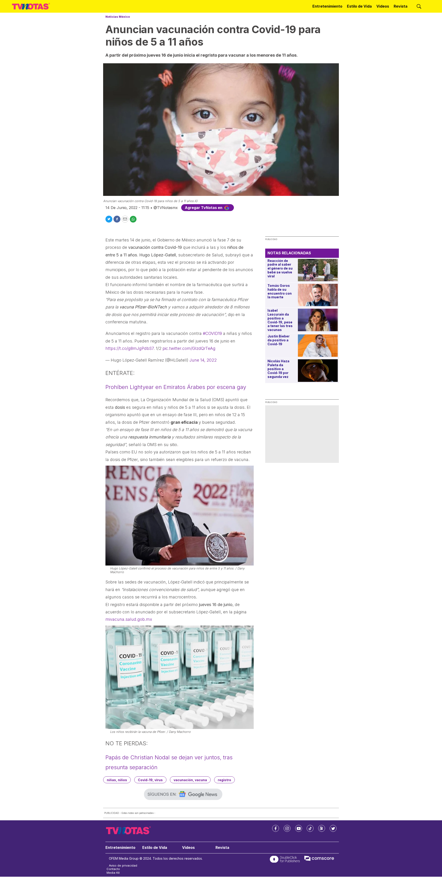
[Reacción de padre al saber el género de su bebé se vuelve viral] (318, 270)
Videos (382, 6)
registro (224, 780)
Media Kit (113, 872)
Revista (400, 6)
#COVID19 (212, 333)
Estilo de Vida (359, 6)
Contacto (113, 869)
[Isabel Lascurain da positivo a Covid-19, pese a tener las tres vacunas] (318, 320)
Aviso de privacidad (123, 865)
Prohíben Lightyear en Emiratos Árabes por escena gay (175, 387)
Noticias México (117, 16)
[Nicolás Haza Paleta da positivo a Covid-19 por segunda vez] (318, 370)
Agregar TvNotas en (204, 207)
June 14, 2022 (203, 360)
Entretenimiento (327, 6)
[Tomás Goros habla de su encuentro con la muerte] (318, 295)
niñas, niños (117, 780)
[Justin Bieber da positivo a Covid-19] (318, 345)
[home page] (31, 6)
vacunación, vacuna (190, 780)
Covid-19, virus (150, 780)
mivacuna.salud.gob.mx (128, 619)
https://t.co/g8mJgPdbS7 (129, 348)
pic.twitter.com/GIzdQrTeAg (189, 348)
